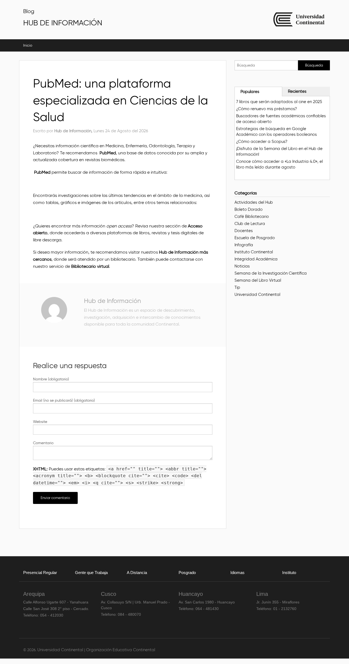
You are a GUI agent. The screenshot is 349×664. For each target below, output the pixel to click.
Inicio (27, 45)
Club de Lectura (249, 223)
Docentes (243, 230)
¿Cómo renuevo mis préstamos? (266, 108)
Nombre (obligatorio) (51, 379)
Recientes (297, 91)
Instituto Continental (253, 252)
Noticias (242, 266)
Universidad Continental (257, 294)
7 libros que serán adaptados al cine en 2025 (279, 101)
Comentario (43, 443)
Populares (249, 91)
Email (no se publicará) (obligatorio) (64, 400)
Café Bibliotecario (251, 216)
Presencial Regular (40, 572)
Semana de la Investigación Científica (270, 273)
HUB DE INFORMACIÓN (62, 22)
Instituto (289, 572)
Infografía (243, 244)
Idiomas (237, 572)
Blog (28, 11)
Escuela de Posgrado (254, 237)
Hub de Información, (74, 130)
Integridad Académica (256, 259)
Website (40, 421)
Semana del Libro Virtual (257, 280)
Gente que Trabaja (91, 572)
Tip (237, 287)
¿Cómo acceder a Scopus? (261, 141)
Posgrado (187, 572)
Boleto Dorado (248, 209)
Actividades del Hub (253, 202)
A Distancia (137, 572)
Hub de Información (112, 301)
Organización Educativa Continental (120, 649)
